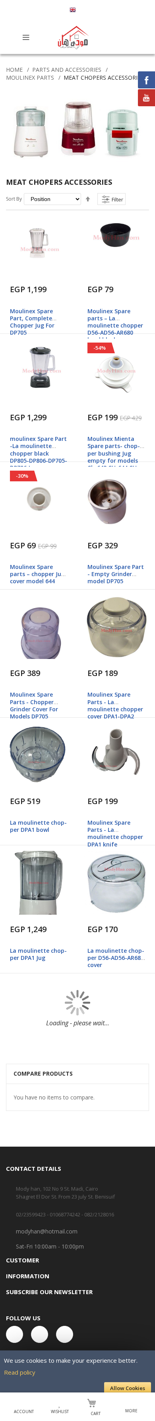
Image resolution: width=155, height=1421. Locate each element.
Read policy (19, 1372)
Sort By (14, 198)
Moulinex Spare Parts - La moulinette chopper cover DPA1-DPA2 (115, 705)
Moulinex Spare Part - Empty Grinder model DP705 (115, 574)
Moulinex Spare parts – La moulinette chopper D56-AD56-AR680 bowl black (115, 325)
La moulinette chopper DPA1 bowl (38, 826)
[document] (77, 1374)
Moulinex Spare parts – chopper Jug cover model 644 (37, 574)
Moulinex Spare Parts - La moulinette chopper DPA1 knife (115, 833)
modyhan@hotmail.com (47, 1231)
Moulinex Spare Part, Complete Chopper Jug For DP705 (32, 322)
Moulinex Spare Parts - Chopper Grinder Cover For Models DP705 (34, 705)
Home (14, 69)
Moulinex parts (30, 77)
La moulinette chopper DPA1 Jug (38, 954)
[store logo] (74, 37)
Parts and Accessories (66, 69)
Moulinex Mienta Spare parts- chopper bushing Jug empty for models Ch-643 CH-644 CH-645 (113, 457)
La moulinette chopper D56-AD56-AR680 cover (115, 958)
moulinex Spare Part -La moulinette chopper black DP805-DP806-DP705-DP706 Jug (38, 453)
